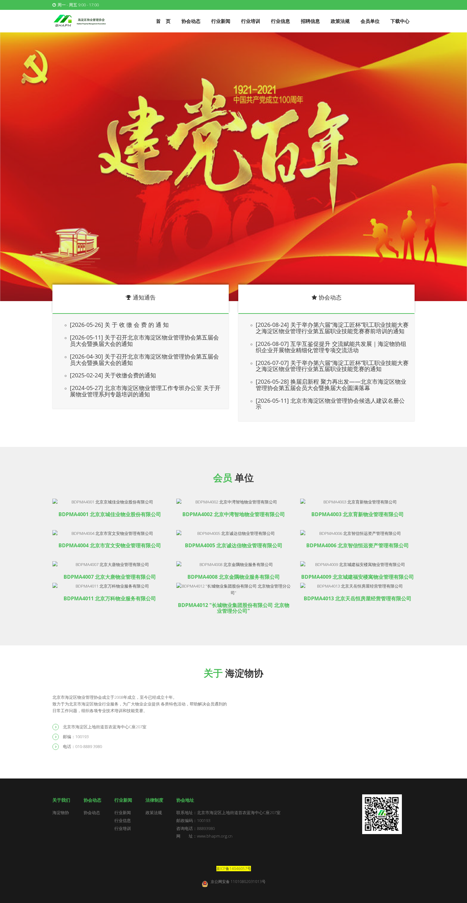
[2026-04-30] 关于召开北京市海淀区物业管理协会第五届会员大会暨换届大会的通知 (144, 360)
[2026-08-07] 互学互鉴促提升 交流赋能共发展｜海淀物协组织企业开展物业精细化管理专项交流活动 (331, 347)
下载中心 (399, 21)
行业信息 (280, 21)
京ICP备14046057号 (233, 868)
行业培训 (250, 21)
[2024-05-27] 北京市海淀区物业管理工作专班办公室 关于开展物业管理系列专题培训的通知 (145, 391)
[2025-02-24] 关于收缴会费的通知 (113, 375)
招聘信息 (310, 21)
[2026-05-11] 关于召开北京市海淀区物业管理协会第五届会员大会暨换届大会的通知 (144, 340)
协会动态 (190, 21)
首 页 (163, 21)
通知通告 (144, 297)
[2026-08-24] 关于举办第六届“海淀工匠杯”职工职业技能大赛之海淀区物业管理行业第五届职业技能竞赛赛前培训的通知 (332, 328)
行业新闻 (220, 21)
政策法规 (340, 21)
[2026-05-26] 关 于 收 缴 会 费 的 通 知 (119, 324)
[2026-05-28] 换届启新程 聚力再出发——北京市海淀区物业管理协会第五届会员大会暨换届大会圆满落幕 (331, 385)
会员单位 (370, 21)
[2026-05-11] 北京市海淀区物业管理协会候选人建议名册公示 (330, 404)
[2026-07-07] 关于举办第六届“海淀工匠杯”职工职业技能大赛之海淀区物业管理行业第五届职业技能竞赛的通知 (332, 366)
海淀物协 (60, 812)
